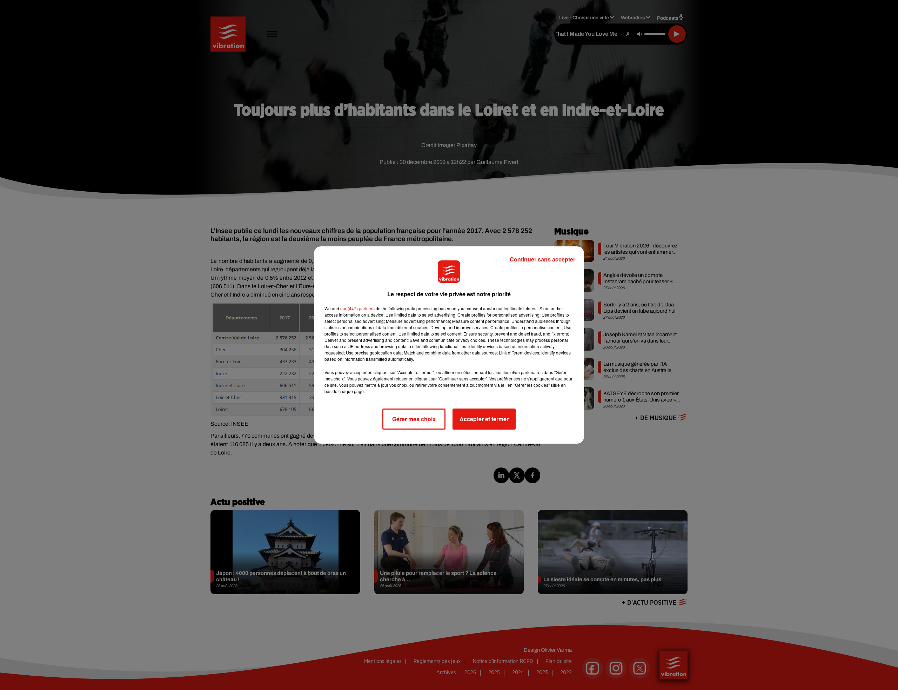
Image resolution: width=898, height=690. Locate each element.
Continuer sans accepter (542, 259)
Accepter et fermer (484, 419)
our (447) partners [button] (357, 308)
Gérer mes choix (414, 419)
